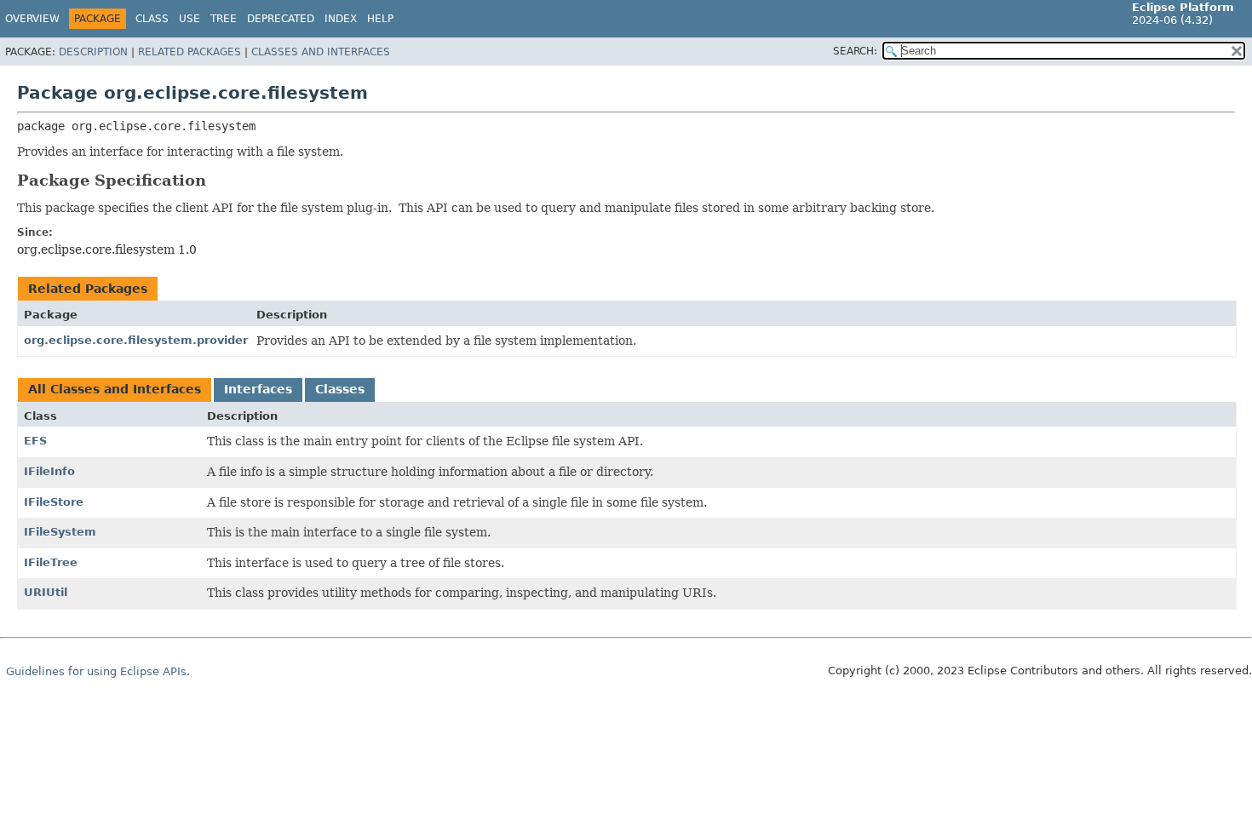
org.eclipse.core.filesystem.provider (136, 340)
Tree (223, 19)
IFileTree (51, 562)
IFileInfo (49, 471)
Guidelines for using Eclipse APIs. (98, 671)
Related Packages (189, 52)
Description (93, 52)
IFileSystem (60, 531)
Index (340, 19)
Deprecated (280, 19)
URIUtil (45, 592)
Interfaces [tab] (258, 389)
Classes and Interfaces (320, 52)
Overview (32, 19)
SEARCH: (855, 51)
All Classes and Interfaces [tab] (114, 389)
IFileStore (53, 502)
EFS (35, 440)
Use (189, 19)
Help (380, 19)
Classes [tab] (340, 389)
